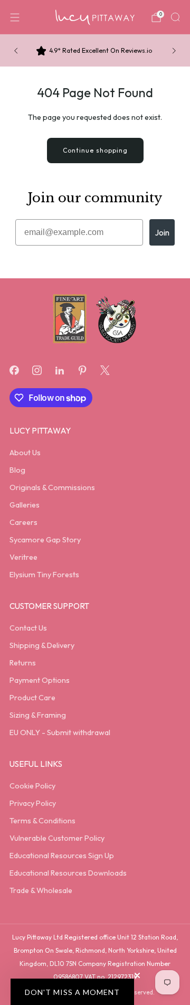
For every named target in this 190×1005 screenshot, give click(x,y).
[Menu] (15, 17)
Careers (23, 522)
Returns (23, 663)
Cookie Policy (32, 786)
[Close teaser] (137, 975)
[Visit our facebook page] (14, 370)
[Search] (175, 17)
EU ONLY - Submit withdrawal (60, 732)
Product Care (32, 697)
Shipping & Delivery (42, 645)
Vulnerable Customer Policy (57, 838)
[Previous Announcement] (16, 50)
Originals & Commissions (52, 487)
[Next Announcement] (174, 50)
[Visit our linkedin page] (59, 370)
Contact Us (28, 628)
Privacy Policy (33, 803)
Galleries (25, 505)
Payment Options (40, 680)
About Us (25, 452)
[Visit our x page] (105, 370)
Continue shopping (95, 150)
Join (162, 232)
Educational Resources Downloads (68, 873)
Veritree (23, 557)
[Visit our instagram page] (36, 370)
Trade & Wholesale (41, 890)
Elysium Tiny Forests (44, 574)
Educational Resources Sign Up (62, 855)
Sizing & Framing (38, 715)
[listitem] (95, 50)
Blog (17, 470)
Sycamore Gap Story (45, 539)
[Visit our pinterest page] (82, 370)
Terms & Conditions (42, 820)
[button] (72, 992)
